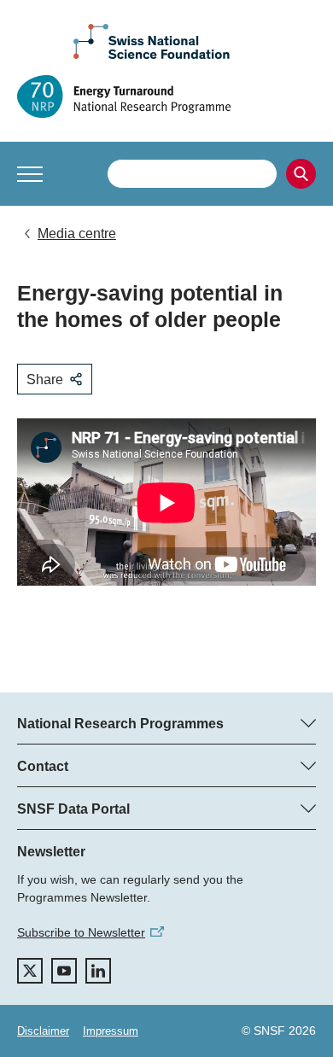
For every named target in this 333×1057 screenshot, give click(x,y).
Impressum (110, 1031)
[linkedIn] (98, 971)
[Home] (166, 96)
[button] (30, 174)
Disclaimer (43, 1031)
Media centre (77, 233)
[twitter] (30, 971)
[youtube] (64, 971)
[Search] (301, 174)
